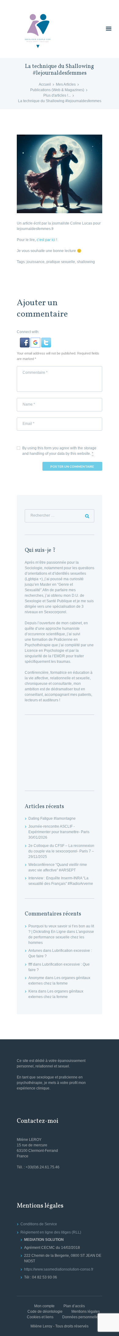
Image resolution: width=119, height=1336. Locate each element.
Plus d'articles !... (57, 95)
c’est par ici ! (47, 240)
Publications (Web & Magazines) (57, 90)
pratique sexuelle (60, 262)
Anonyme (36, 978)
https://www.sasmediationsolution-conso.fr (58, 1269)
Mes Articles (66, 84)
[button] (25, 340)
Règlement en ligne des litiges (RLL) (50, 1232)
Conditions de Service (38, 1224)
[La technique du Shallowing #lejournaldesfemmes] (59, 174)
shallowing (86, 262)
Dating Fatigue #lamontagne (52, 818)
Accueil (45, 84)
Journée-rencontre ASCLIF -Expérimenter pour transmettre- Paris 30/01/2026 (58, 832)
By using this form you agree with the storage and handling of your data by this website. (59, 451)
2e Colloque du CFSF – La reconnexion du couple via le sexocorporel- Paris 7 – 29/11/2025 (61, 851)
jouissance (36, 262)
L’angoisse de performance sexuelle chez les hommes (61, 937)
